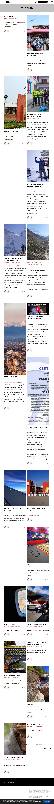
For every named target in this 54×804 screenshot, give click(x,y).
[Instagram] (5, 787)
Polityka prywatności (9, 782)
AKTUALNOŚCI (8, 16)
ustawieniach (10, 802)
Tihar (28, 565)
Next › (37, 744)
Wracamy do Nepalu (11, 131)
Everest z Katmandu (11, 377)
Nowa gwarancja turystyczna (38, 427)
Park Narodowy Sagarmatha (14, 675)
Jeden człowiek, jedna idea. (13, 757)
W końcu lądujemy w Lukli (36, 624)
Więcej (23, 31)
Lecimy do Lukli (9, 624)
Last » (40, 744)
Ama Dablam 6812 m (33, 725)
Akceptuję (47, 801)
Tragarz (30, 704)
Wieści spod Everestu (34, 262)
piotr (16, 18)
